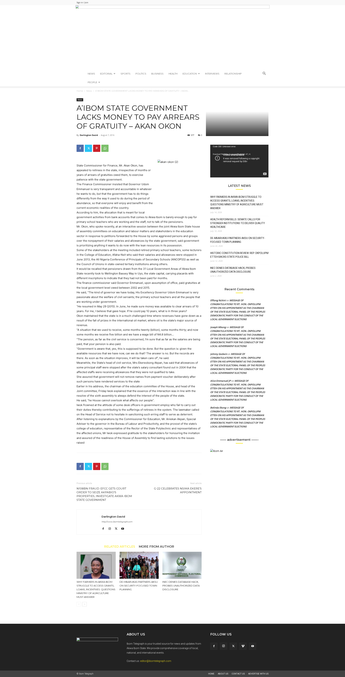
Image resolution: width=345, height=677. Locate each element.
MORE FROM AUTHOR (156, 546)
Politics (140, 73)
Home (80, 90)
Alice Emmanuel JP (220, 380)
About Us (223, 674)
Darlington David (89, 135)
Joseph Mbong (218, 327)
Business (157, 73)
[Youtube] (124, 529)
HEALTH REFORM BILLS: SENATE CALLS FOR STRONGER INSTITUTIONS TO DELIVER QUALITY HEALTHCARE (237, 223)
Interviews (212, 73)
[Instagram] (111, 529)
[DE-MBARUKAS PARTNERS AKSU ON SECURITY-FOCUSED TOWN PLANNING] (139, 565)
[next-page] (84, 604)
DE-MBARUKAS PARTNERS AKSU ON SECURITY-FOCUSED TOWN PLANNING (138, 585)
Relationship (233, 73)
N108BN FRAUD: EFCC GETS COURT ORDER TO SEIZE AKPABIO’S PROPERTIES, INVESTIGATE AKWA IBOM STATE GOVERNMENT (104, 494)
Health (173, 73)
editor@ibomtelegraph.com (155, 661)
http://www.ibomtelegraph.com (117, 521)
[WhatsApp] (105, 148)
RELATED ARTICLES (119, 546)
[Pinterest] (96, 148)
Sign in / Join (82, 2)
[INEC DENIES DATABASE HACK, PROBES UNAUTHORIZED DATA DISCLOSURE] (182, 565)
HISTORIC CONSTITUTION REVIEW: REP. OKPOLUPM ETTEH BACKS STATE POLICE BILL (239, 255)
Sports (125, 73)
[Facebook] (80, 148)
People (92, 82)
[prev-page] (79, 604)
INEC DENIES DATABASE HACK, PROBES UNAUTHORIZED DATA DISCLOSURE (181, 585)
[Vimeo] (243, 646)
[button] (264, 74)
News (91, 73)
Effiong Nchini (218, 300)
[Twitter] (88, 148)
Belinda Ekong (218, 407)
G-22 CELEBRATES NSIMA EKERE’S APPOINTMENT (178, 490)
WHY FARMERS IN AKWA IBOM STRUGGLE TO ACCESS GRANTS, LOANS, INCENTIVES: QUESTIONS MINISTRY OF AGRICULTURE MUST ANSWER (96, 589)
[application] (239, 161)
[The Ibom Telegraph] (172, 37)
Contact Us (238, 674)
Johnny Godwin (218, 354)
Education (190, 73)
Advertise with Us (258, 674)
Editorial (106, 73)
